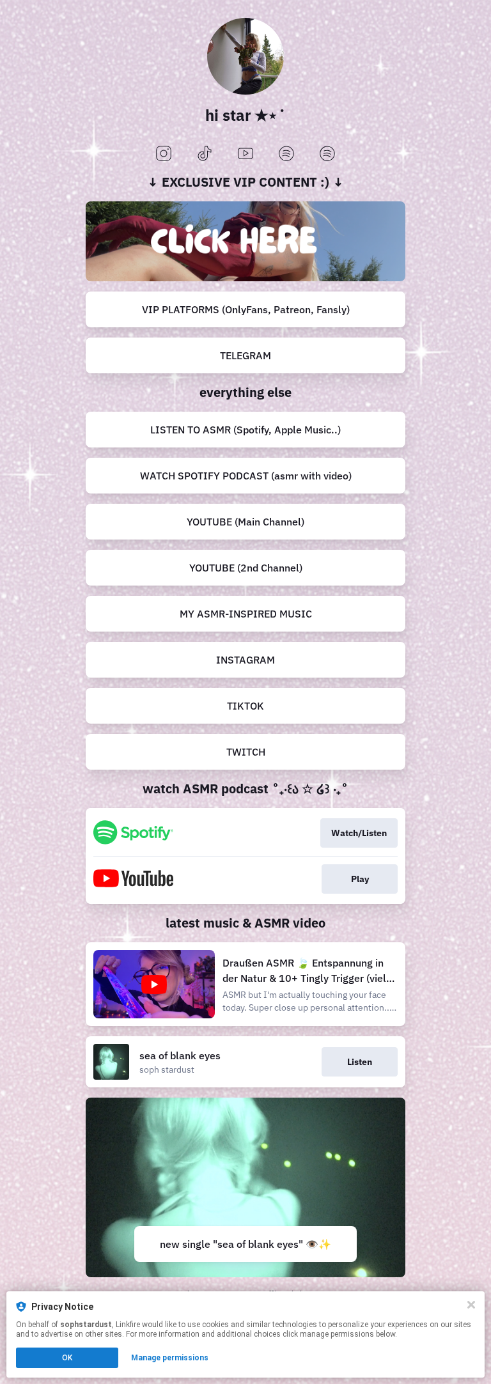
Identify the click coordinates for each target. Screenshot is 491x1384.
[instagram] (163, 154)
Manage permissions (169, 1357)
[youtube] (245, 154)
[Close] (471, 1305)
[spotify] (286, 154)
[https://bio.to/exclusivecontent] (245, 241)
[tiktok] (204, 154)
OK (67, 1357)
